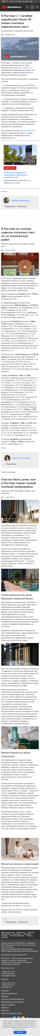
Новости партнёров (17, 935)
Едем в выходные (7, 932)
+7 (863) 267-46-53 (8, 985)
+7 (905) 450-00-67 (8, 974)
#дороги (4, 191)
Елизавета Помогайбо (21, 458)
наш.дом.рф (25, 905)
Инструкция (21, 932)
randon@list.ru (6, 987)
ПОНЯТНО (20, 1032)
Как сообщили (24, 67)
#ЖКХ (3, 448)
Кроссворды (5, 934)
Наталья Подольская (20, 200)
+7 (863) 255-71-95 (8, 972)
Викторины (17, 934)
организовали (26, 130)
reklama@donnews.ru (9, 976)
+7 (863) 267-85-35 (8, 983)
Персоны (31, 932)
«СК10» (28, 535)
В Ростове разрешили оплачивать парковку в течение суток (16, 175)
